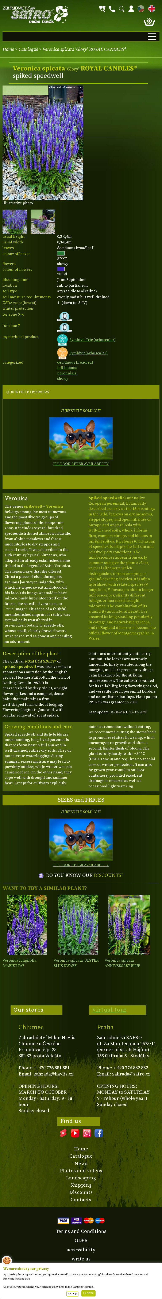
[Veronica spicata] (78, 925)
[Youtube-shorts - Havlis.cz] (63, 1136)
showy (62, 378)
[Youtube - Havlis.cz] (75, 1136)
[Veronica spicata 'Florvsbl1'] (129, 925)
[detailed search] (102, 9)
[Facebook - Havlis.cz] (99, 1136)
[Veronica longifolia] (27, 925)
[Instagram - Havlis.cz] (87, 1136)
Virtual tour (109, 1009)
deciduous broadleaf (75, 362)
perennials (66, 373)
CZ (140, 8)
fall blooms (67, 367)
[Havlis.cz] (35, 14)
